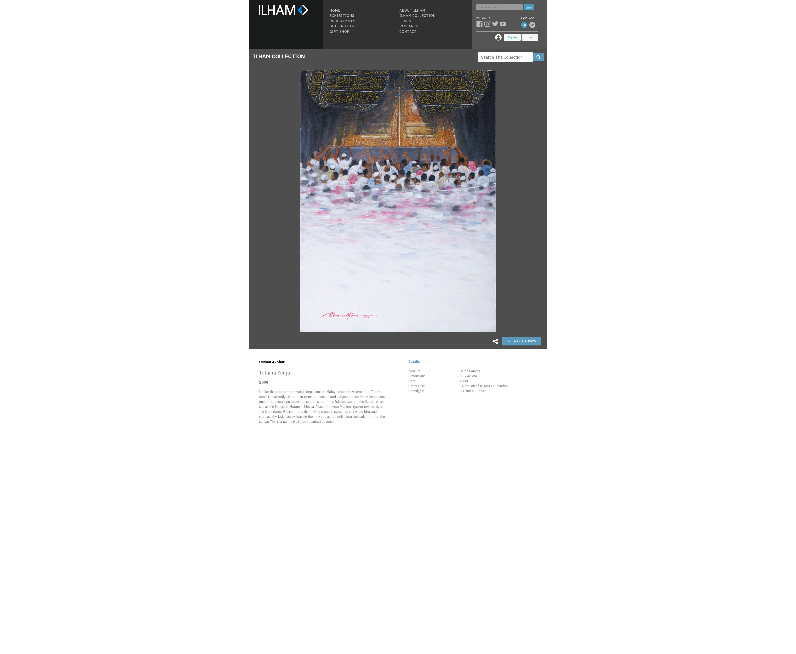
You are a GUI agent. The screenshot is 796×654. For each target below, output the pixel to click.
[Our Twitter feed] (496, 24)
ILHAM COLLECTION (279, 56)
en (524, 24)
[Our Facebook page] (480, 24)
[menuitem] (363, 10)
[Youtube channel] (503, 24)
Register (512, 37)
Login (530, 37)
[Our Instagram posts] (488, 24)
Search (528, 7)
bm (532, 24)
